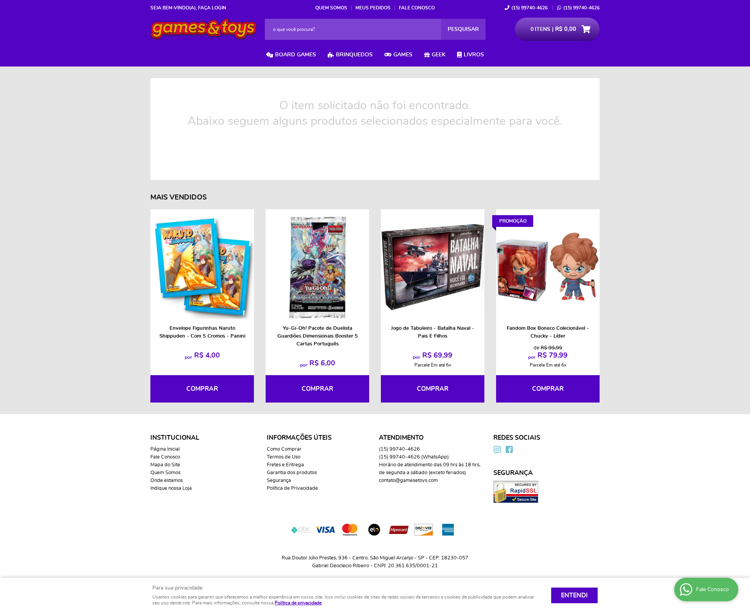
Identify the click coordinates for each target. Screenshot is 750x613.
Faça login (212, 7)
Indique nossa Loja (171, 488)
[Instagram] (497, 449)
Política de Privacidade (292, 488)
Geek (438, 55)
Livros (474, 55)
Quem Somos (331, 7)
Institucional (174, 438)
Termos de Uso (283, 457)
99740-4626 (529, 7)
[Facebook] (509, 449)
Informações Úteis (299, 438)
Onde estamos (166, 480)
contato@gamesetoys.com (408, 480)
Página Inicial (165, 449)
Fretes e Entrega (285, 464)
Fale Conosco (417, 7)
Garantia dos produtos (292, 472)
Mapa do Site (165, 464)
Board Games (295, 55)
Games (402, 55)
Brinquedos (354, 55)
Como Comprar (284, 449)
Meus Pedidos (373, 7)
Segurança (279, 480)
